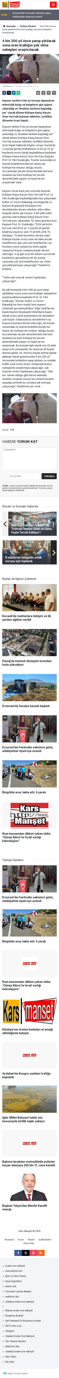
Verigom (9, 1331)
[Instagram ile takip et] (33, 1253)
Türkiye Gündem (28, 26)
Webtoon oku (12, 1346)
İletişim (31, 1239)
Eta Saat (9, 1361)
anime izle (10, 1286)
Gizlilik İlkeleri (44, 1239)
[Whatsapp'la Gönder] (18, 93)
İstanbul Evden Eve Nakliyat (19, 1336)
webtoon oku (12, 1296)
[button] (43, 93)
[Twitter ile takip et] (25, 1253)
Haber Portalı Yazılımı (17, 1373)
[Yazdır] (38, 93)
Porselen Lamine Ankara (18, 1291)
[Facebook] (4, 93)
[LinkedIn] (14, 93)
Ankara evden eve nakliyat (19, 1310)
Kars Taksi (10, 1356)
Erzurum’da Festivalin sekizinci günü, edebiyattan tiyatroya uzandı (32, 15)
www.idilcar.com (13, 1271)
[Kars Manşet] (11, 4)
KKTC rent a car (13, 1325)
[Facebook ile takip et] (18, 1253)
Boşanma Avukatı (14, 1315)
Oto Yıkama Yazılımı (15, 1341)
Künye (21, 1239)
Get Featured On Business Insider (23, 1320)
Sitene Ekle (28, 1243)
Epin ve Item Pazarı (15, 1276)
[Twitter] (9, 93)
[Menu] (53, 5)
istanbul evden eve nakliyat (19, 1301)
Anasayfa (11, 26)
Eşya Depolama (13, 1281)
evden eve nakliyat (15, 1265)
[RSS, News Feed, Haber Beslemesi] (41, 1253)
